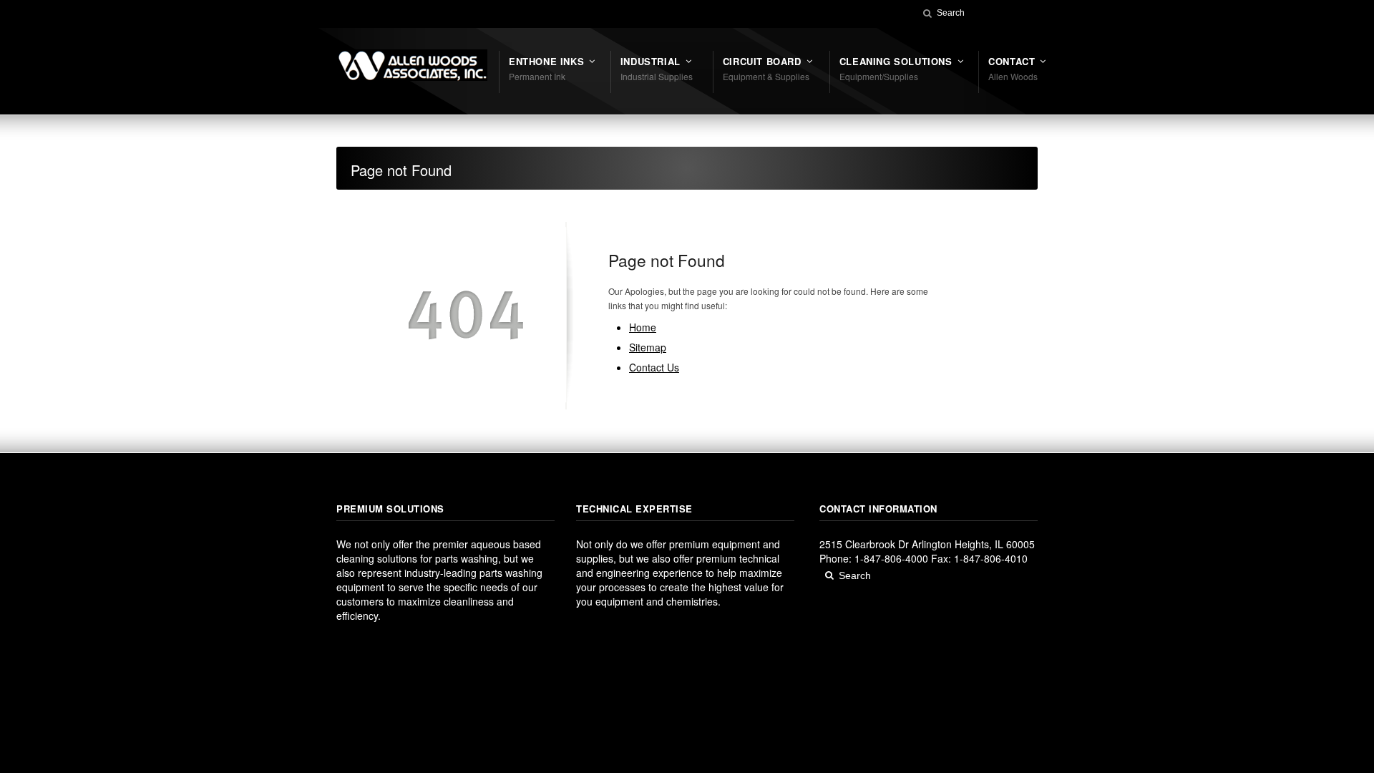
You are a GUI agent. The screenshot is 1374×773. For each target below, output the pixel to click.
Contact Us (654, 367)
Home (642, 327)
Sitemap (647, 347)
